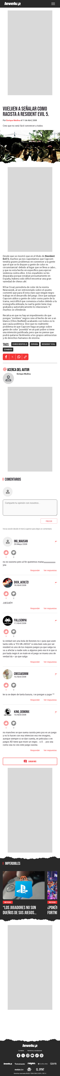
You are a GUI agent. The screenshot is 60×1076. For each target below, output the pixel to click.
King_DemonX (21, 711)
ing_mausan (21, 540)
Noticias (7, 902)
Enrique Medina (13, 120)
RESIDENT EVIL (48, 344)
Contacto (21, 1051)
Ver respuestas (50, 570)
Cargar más (32, 761)
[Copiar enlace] (25, 357)
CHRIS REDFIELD (19, 344)
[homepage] (12, 4)
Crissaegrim (21, 673)
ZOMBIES (8, 349)
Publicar (49, 521)
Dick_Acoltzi (21, 582)
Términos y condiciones (34, 1051)
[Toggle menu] (53, 3)
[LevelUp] (8, 1064)
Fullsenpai (20, 620)
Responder (35, 570)
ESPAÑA (34, 344)
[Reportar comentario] (54, 542)
